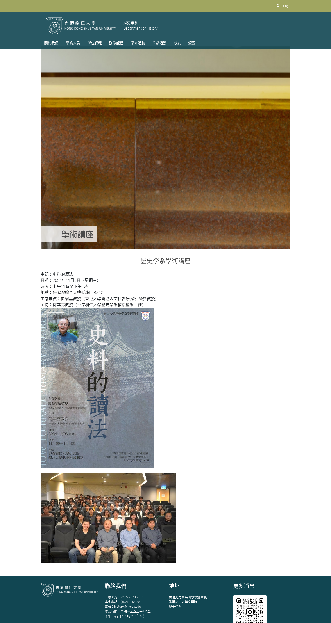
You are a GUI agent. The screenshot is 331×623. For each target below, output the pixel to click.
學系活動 (159, 43)
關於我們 (51, 43)
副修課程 (116, 43)
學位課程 (94, 43)
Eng (286, 6)
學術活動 (138, 43)
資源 (191, 43)
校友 (177, 43)
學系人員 (73, 43)
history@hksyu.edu (127, 606)
